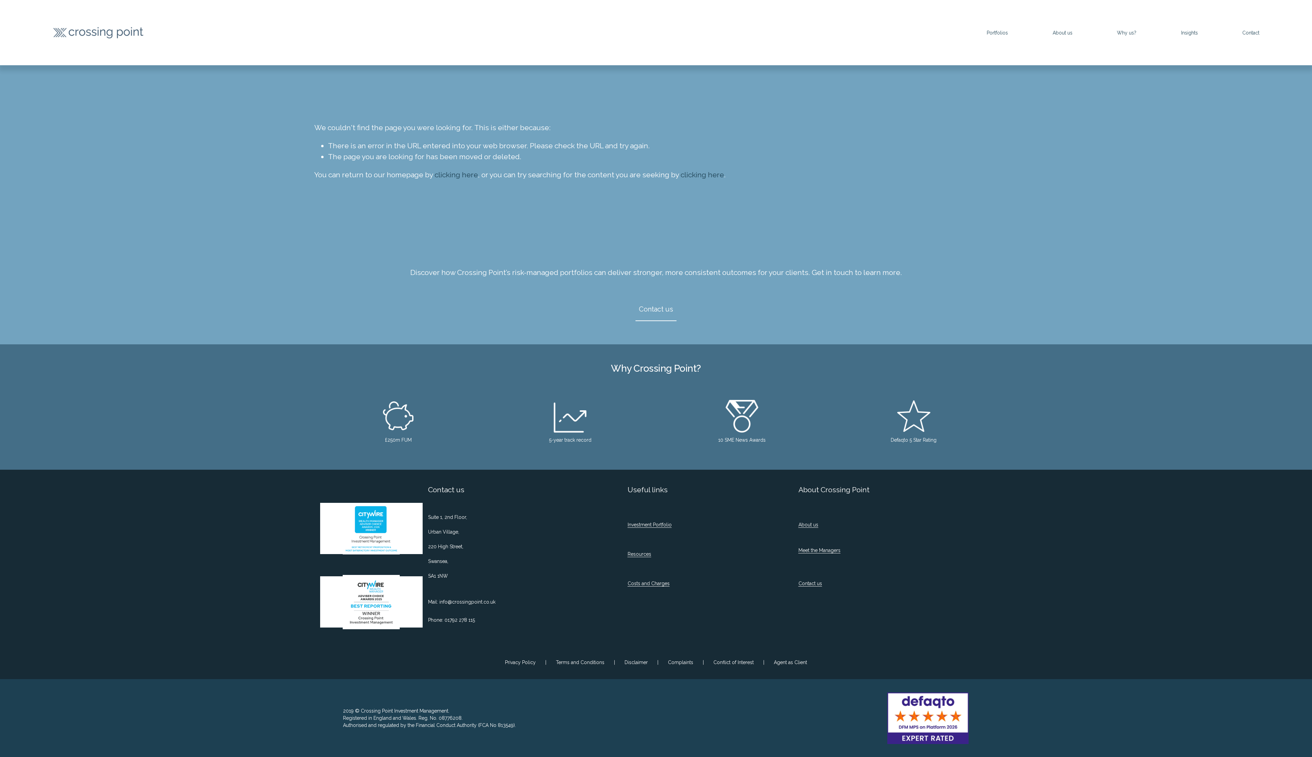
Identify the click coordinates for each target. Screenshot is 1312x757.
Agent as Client (790, 662)
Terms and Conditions (580, 662)
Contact (1250, 33)
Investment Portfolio (650, 524)
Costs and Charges (649, 583)
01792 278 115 (460, 620)
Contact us (656, 309)
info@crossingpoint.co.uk (467, 602)
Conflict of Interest (733, 662)
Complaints (680, 662)
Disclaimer (636, 662)
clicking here (456, 174)
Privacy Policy (520, 662)
